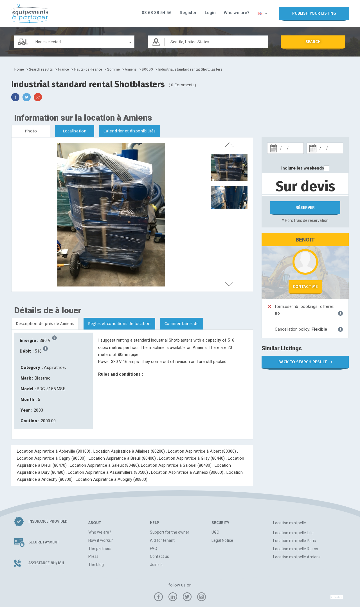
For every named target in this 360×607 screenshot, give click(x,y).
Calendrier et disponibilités (130, 131)
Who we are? (236, 12)
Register (188, 12)
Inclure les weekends (302, 168)
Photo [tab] (31, 131)
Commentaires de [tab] (182, 323)
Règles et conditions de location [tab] (119, 323)
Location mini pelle (289, 523)
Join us (156, 564)
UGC (215, 532)
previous (229, 145)
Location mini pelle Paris (294, 540)
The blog (96, 564)
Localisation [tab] (75, 131)
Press (93, 556)
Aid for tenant (162, 540)
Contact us (159, 556)
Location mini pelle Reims (295, 549)
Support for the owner (169, 532)
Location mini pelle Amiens (297, 557)
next (229, 284)
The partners (99, 548)
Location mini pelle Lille (293, 533)
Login (210, 12)
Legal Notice (222, 540)
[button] (262, 13)
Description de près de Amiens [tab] (45, 323)
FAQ (153, 548)
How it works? (100, 540)
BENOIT (305, 239)
